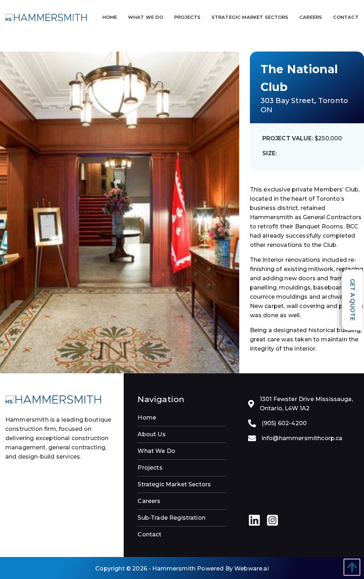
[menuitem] (110, 17)
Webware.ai (251, 568)
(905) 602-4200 (284, 423)
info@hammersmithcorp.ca (302, 438)
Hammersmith (174, 568)
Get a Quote (352, 300)
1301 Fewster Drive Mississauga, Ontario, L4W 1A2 (306, 404)
